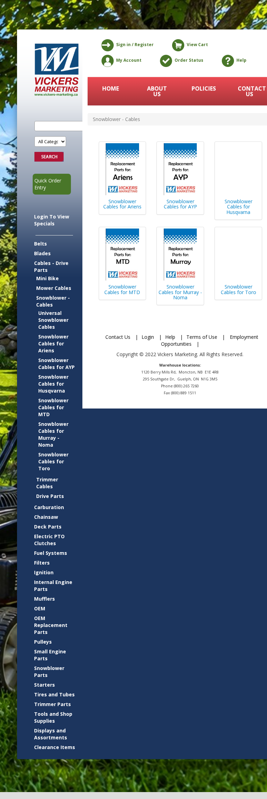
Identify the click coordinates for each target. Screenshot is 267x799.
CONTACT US (250, 91)
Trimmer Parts (52, 704)
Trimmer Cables (47, 483)
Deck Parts (48, 526)
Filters (42, 562)
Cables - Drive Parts (51, 266)
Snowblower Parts (49, 671)
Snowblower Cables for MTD (53, 407)
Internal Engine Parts (53, 585)
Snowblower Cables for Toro (53, 461)
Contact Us (117, 337)
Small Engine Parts (50, 655)
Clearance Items (54, 747)
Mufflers (44, 598)
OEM (39, 608)
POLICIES (204, 88)
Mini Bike (47, 278)
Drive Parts (50, 496)
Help (241, 60)
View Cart (197, 45)
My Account (128, 60)
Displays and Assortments (50, 734)
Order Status (189, 60)
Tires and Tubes (54, 694)
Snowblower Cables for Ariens (53, 343)
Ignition (44, 572)
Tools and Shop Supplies (53, 717)
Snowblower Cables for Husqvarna (53, 383)
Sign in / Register (135, 45)
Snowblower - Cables (53, 301)
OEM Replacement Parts (50, 625)
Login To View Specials (51, 220)
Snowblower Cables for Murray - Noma (53, 434)
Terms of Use (201, 337)
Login (147, 337)
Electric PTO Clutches (49, 540)
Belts (40, 243)
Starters (44, 684)
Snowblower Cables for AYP (56, 363)
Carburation (49, 507)
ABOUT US (157, 91)
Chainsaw (46, 517)
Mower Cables (53, 288)
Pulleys (43, 641)
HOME (110, 88)
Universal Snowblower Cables (53, 320)
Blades (42, 253)
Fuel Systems (50, 553)
